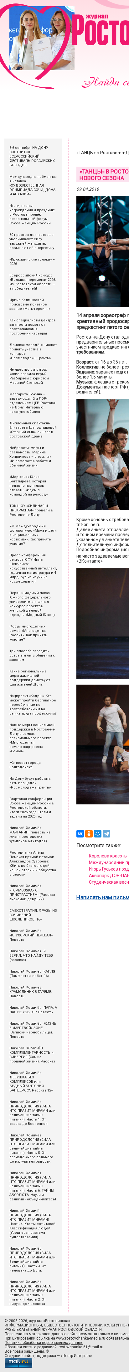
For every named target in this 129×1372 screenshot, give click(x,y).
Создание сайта (19, 1356)
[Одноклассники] (89, 833)
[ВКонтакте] (80, 833)
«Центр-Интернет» (76, 1356)
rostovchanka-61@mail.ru (81, 1347)
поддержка (46, 1356)
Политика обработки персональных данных (44, 1342)
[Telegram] (106, 833)
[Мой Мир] (97, 833)
